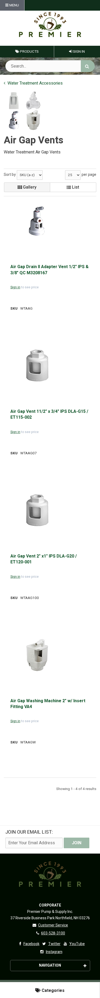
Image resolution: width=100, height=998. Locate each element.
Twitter (54, 944)
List (75, 187)
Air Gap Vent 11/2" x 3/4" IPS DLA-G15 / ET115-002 (49, 415)
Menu (14, 5)
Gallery (29, 187)
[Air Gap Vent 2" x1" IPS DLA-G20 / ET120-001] (37, 510)
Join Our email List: (29, 832)
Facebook (31, 944)
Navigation (50, 965)
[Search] (88, 66)
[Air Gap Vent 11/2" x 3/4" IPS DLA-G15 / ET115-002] (37, 365)
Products (29, 51)
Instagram (54, 952)
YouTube (77, 944)
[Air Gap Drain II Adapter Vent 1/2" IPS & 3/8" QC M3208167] (37, 221)
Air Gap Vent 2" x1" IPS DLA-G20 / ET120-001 (43, 559)
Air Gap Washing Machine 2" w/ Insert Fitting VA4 (47, 704)
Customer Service (53, 925)
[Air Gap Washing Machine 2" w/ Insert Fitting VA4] (37, 655)
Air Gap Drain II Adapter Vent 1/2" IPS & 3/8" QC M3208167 (49, 270)
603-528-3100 (53, 933)
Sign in (15, 287)
